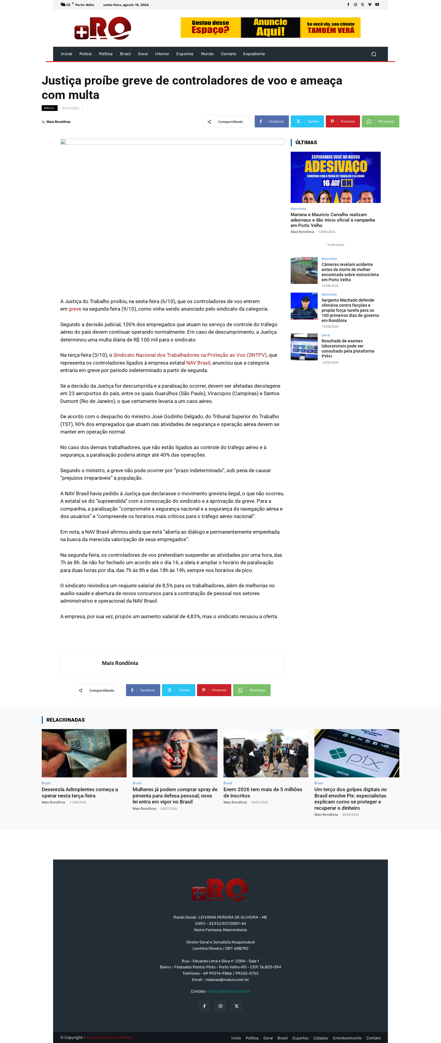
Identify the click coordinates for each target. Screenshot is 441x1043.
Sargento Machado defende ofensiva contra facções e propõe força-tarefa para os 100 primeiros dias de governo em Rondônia (350, 310)
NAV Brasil (198, 363)
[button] (374, 54)
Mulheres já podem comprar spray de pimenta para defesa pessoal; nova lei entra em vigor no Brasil (175, 795)
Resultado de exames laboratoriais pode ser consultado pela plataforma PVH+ (348, 348)
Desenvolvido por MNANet (109, 1037)
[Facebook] (348, 4)
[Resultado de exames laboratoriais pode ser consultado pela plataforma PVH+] (304, 346)
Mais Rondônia (58, 121)
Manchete (298, 208)
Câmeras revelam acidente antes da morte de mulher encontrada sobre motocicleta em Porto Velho (350, 272)
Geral (326, 335)
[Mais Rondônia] (81, 663)
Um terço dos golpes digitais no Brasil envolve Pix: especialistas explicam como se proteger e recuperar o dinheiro (350, 798)
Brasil (49, 108)
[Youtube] (377, 4)
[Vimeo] (370, 4)
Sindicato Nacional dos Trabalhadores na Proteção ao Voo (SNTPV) (190, 355)
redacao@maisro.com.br (228, 991)
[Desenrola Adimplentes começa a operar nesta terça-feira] (84, 753)
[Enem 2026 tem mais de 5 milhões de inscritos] (266, 753)
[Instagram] (355, 4)
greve (75, 309)
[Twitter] (362, 4)
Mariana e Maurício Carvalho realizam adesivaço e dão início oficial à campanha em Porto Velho (333, 220)
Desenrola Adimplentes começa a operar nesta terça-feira (80, 792)
